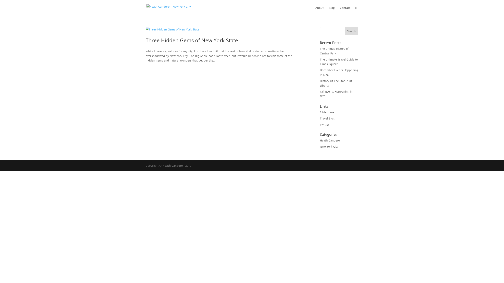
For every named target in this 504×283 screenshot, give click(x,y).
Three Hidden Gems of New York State (192, 40)
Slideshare (327, 112)
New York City (329, 146)
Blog (332, 8)
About (319, 8)
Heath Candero (330, 140)
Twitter (324, 124)
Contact (345, 8)
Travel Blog (327, 118)
